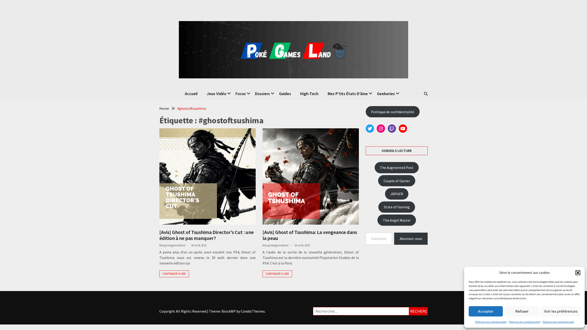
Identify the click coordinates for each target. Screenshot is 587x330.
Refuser (522, 311)
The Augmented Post (396, 167)
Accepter (485, 311)
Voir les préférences (561, 311)
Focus (240, 93)
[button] (578, 272)
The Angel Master (397, 220)
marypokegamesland (172, 245)
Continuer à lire (174, 274)
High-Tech (309, 93)
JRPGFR (396, 194)
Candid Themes (253, 311)
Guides (285, 93)
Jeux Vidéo (216, 93)
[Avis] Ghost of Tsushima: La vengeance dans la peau (310, 235)
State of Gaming (397, 207)
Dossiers (262, 93)
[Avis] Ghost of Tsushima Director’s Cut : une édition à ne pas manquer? (206, 235)
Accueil (191, 93)
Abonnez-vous (411, 238)
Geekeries (386, 93)
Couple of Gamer (397, 181)
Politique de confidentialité (491, 322)
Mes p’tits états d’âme (348, 93)
